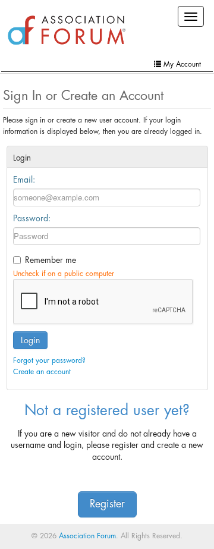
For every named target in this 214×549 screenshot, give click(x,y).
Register (107, 504)
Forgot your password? (49, 360)
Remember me (50, 260)
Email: (24, 179)
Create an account (42, 371)
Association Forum (87, 535)
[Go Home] (66, 31)
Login (30, 340)
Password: (32, 218)
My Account (181, 64)
